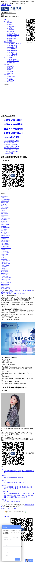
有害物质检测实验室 (13, 35)
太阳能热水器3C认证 (5, 268)
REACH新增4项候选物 (5, 288)
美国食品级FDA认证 (5, 240)
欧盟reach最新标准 (12, 59)
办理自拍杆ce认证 (4, 213)
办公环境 (9, 28)
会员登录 (6, 81)
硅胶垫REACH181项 (5, 246)
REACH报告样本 (12, 50)
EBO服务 (19, 290)
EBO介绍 (6, 21)
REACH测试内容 (12, 54)
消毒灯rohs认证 (4, 219)
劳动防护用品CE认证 (5, 235)
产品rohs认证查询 (4, 270)
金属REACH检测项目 (13, 120)
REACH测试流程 (12, 55)
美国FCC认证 (14, 487)
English (11, 81)
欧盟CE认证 (28, 487)
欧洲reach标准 (11, 62)
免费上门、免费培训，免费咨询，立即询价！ (14, 293)
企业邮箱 (3, 5)
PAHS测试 (10, 73)
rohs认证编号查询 (4, 254)
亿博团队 (9, 40)
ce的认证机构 (3, 255)
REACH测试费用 (12, 49)
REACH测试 (4, 492)
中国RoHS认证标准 (5, 237)
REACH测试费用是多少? (11, 146)
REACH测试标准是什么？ (12, 144)
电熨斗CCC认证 (4, 257)
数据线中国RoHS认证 (5, 287)
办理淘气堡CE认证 (5, 276)
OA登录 (9, 5)
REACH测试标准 (12, 47)
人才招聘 (17, 502)
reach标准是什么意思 (13, 61)
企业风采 (18, 471)
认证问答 (3, 485)
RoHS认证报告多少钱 (5, 199)
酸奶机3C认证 (4, 212)
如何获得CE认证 (4, 271)
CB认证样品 (3, 226)
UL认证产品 (3, 204)
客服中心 (6, 74)
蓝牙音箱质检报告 (4, 285)
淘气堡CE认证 (4, 259)
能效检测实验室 (11, 38)
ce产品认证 (3, 210)
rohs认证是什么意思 (5, 201)
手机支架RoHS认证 (5, 207)
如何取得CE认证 (4, 281)
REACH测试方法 (12, 52)
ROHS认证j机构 (4, 238)
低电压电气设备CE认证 (6, 282)
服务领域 (14, 477)
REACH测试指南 (11, 137)
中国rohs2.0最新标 (4, 262)
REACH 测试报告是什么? (11, 148)
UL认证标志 (3, 223)
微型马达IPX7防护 (5, 224)
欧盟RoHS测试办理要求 (6, 277)
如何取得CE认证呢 (5, 232)
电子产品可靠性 (4, 274)
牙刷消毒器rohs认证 (5, 265)
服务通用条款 (11, 76)
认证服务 (20, 477)
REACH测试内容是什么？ (12, 151)
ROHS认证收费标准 (5, 241)
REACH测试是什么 (9, 42)
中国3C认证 (21, 487)
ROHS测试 (3, 249)
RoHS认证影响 (4, 234)
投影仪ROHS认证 (4, 243)
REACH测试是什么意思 (14, 43)
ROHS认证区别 (4, 208)
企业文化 (9, 24)
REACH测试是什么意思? (11, 141)
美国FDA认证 (15, 488)
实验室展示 (12, 471)
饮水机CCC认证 (4, 230)
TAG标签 (14, 508)
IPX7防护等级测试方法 (6, 244)
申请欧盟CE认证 (4, 251)
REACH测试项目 (12, 45)
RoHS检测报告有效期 (5, 227)
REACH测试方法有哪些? (11, 149)
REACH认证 (10, 66)
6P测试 (9, 69)
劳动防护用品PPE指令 (5, 279)
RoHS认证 (10, 68)
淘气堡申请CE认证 (5, 284)
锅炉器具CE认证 (4, 221)
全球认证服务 (8, 477)
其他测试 (6, 64)
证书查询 (9, 78)
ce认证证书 (3, 197)
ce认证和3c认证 (4, 266)
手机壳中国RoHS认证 (5, 260)
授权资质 (9, 23)
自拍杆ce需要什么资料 (5, 263)
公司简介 (6, 471)
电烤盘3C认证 (4, 216)
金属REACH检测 (28, 290)
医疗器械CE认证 (4, 229)
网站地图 (3, 508)
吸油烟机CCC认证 (4, 273)
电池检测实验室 (11, 36)
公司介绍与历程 (11, 26)
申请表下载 (10, 80)
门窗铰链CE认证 (4, 205)
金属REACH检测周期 (13, 129)
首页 (5, 19)
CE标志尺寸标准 (4, 202)
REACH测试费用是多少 (19, 495)
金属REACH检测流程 (13, 133)
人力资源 (3, 500)
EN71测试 (10, 71)
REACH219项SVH (4, 215)
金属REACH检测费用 (13, 124)
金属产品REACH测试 (5, 218)
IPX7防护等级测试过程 (6, 248)
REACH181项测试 (4, 196)
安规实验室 (10, 29)
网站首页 (12, 290)
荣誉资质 (30, 471)
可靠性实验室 (11, 33)
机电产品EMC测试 (5, 252)
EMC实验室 (10, 31)
